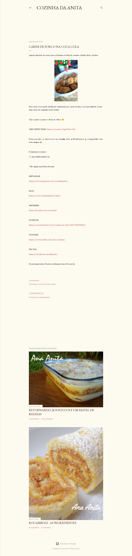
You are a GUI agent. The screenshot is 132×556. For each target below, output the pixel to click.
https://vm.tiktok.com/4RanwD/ (43, 254)
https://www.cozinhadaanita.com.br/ (45, 196)
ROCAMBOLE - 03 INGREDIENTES (52, 523)
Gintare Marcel (74, 549)
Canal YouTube (43, 284)
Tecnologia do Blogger (68, 544)
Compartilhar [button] (34, 280)
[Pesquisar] (101, 7)
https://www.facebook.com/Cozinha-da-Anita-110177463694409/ (57, 225)
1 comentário (46, 528)
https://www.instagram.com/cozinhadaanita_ (48, 181)
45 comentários (47, 419)
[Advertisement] (76, 27)
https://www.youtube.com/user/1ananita (47, 240)
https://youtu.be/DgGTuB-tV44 (61, 129)
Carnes (52, 284)
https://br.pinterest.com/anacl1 (43, 210)
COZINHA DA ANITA (59, 8)
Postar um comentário (39, 297)
